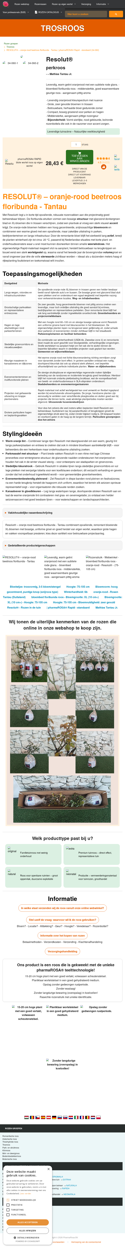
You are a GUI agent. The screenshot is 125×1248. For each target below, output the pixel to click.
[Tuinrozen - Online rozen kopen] (116, 14)
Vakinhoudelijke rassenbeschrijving (30, 512)
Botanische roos (9, 1159)
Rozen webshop (21, 4)
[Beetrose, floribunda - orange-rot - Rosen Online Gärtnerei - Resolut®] (54, 1117)
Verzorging (86, 4)
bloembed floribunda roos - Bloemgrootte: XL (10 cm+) (65, 597)
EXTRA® (67, 1179)
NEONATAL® (69, 1194)
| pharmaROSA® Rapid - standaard (68, 607)
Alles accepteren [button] (28, 1222)
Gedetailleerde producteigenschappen (31, 545)
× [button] (48, 1169)
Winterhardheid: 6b (76, 592)
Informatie (101, 4)
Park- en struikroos (10, 1147)
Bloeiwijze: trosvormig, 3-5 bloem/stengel (35, 586)
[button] (28, 1237)
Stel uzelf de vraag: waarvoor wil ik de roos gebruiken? (62, 920)
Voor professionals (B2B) (14, 12)
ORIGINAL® (57, 1176)
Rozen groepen (11, 43)
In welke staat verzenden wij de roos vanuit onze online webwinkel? (62, 908)
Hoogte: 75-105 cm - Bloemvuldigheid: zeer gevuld (84, 602)
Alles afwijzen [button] (27, 1230)
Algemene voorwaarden (53, 1242)
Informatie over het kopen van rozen (62, 935)
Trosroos (10, 46)
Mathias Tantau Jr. (107, 607)
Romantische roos (10, 1136)
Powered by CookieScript (28, 1241)
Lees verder (25, 1193)
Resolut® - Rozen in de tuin (24, 607)
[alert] (27, 1205)
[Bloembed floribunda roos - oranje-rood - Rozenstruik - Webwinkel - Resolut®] (93, 1117)
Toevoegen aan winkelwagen (79, 158)
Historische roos (9, 1139)
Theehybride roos (10, 1141)
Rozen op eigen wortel (62, 4)
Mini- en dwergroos (11, 1153)
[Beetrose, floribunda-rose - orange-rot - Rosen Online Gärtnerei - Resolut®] (49, 1117)
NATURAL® (71, 1185)
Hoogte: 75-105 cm (78, 586)
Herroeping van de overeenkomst (86, 1242)
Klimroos (6, 1150)
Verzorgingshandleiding (62, 951)
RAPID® (65, 1188)
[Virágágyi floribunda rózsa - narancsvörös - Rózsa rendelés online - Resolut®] (26, 1117)
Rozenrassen (40, 4)
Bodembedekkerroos (11, 1156)
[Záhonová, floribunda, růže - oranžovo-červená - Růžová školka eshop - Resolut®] (37, 1117)
